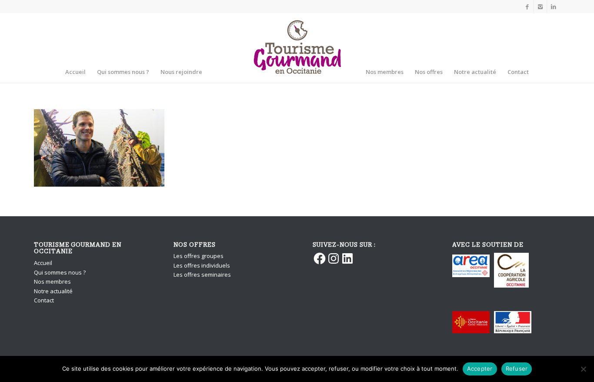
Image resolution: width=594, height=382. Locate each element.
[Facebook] (527, 6)
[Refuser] (583, 369)
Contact (44, 300)
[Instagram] (540, 6)
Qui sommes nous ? (60, 272)
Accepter (480, 368)
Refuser (517, 368)
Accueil (43, 263)
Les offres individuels (202, 265)
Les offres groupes (199, 256)
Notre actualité (53, 291)
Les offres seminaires (202, 274)
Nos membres (52, 281)
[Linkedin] (553, 6)
